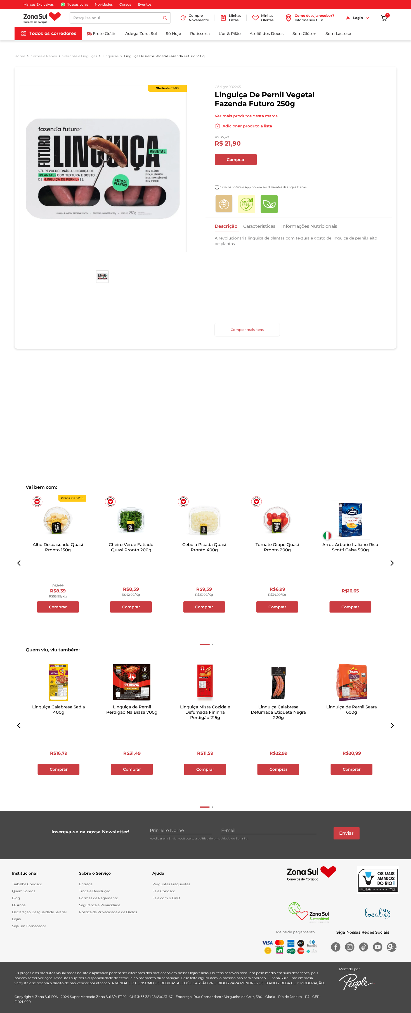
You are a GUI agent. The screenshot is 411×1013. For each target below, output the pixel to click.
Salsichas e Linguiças (79, 56)
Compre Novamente (199, 17)
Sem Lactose (338, 33)
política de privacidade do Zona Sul (223, 838)
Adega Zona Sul (141, 33)
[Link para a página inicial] (20, 56)
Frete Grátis (104, 33)
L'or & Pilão (230, 33)
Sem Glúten (304, 33)
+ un (222, 174)
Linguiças (111, 56)
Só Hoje (173, 33)
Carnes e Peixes (44, 56)
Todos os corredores (52, 33)
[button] (19, 563)
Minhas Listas (235, 17)
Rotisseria (200, 33)
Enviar (346, 833)
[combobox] (120, 17)
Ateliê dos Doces (267, 33)
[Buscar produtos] (165, 18)
